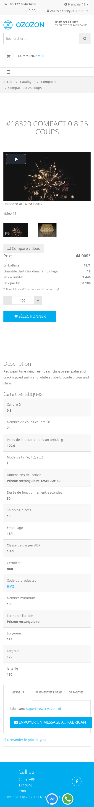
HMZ (10, 586)
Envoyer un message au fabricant (53, 722)
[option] (47, 184)
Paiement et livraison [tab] (48, 692)
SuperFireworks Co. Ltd (43, 709)
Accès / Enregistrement (67, 10)
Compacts (48, 82)
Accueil (8, 82)
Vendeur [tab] (18, 692)
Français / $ (76, 4)
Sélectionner (32, 316)
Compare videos (25, 248)
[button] (16, 159)
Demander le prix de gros (26, 740)
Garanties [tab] (76, 692)
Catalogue (27, 82)
